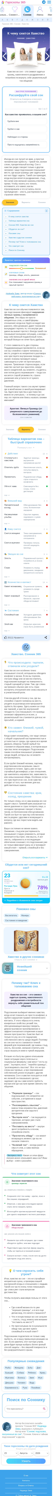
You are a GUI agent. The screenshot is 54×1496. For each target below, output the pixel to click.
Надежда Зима (12, 293)
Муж (40, 1378)
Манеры (25, 915)
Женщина (19, 1368)
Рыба (7, 1368)
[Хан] (37, 56)
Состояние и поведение (16, 920)
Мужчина (9, 1378)
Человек (21, 1383)
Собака (20, 1373)
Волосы (21, 1378)
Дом (38, 1368)
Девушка (9, 1383)
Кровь (42, 1373)
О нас (26, 1476)
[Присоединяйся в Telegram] (43, 2)
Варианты (26, 202)
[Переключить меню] (49, 2)
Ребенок (32, 1373)
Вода (32, 1383)
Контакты (26, 1481)
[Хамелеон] (15, 56)
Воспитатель (11, 915)
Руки (25, 1388)
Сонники (42, 202)
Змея (31, 1378)
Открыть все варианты (34, 857)
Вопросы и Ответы (26, 1486)
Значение (10, 202)
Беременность (11, 1388)
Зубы (30, 1368)
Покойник (35, 1388)
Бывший (9, 1373)
